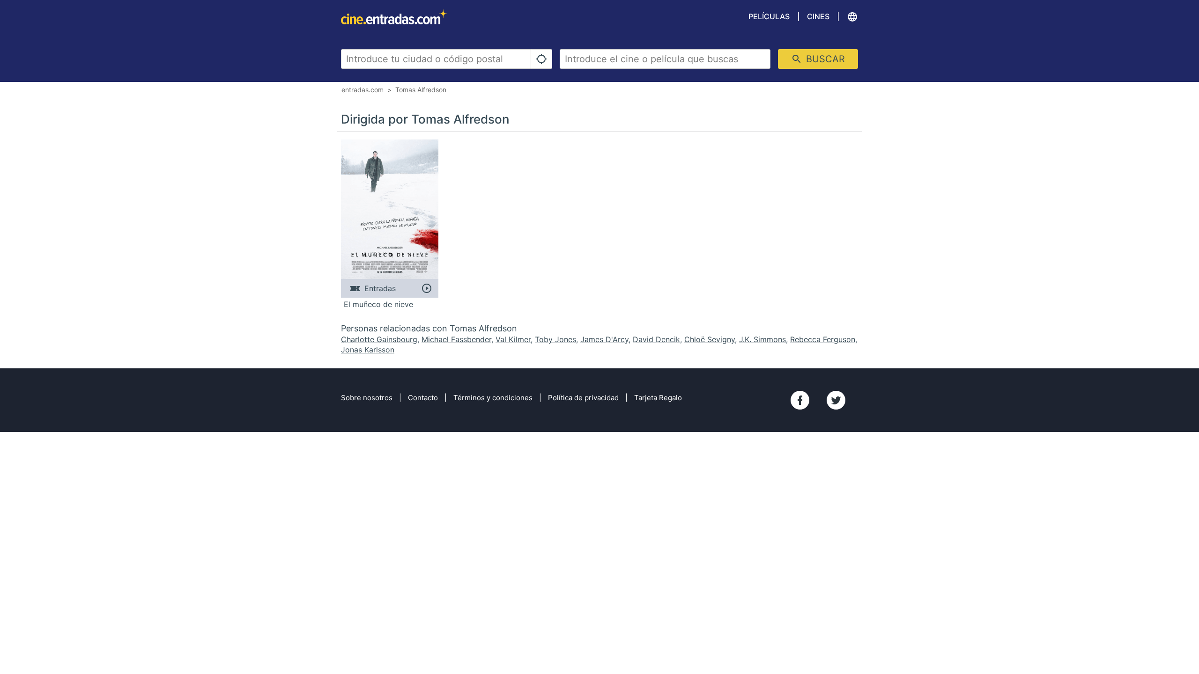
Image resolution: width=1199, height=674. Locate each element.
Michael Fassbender (456, 339)
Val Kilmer (513, 339)
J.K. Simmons (762, 339)
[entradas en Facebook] (800, 400)
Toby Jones (555, 339)
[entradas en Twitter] (836, 400)
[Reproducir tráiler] (426, 288)
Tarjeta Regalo (658, 397)
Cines (818, 16)
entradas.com (362, 90)
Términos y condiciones (493, 397)
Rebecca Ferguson (822, 339)
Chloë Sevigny (709, 339)
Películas (769, 16)
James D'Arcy (604, 339)
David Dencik (656, 339)
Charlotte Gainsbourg (379, 339)
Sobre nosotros (366, 397)
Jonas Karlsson (367, 349)
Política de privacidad (583, 397)
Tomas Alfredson (420, 90)
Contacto (423, 397)
